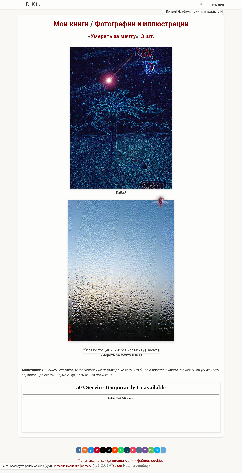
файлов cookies (150, 460)
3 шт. (147, 36)
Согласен (87, 466)
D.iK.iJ (33, 4)
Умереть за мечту (113, 36)
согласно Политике (66, 466)
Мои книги (71, 24)
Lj (127, 450)
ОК (85, 450)
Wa (151, 450)
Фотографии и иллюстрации (142, 24)
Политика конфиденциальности (105, 460)
